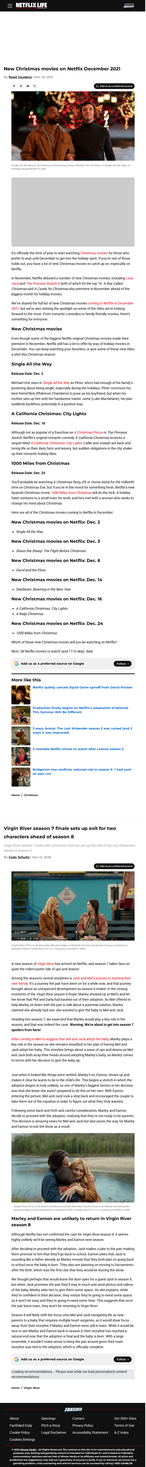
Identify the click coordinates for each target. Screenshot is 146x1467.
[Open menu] (10, 5)
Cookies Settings (22, 1440)
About (14, 1418)
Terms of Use (124, 1425)
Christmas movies (94, 253)
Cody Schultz (19, 857)
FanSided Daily (21, 1425)
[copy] (34, 86)
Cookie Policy (20, 1432)
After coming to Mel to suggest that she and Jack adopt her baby (60, 1039)
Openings (48, 1418)
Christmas (31, 795)
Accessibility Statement (90, 1432)
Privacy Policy (82, 1425)
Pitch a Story (50, 1425)
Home (15, 795)
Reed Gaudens (20, 77)
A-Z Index (121, 1432)
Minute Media (28, 1449)
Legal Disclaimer (53, 1432)
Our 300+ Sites (125, 1418)
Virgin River (32, 1388)
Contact (78, 1418)
